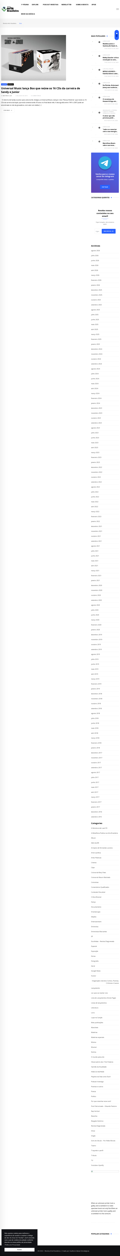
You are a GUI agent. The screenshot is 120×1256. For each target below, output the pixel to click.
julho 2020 (94, 610)
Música (93, 1042)
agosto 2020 (95, 605)
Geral (93, 966)
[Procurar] (114, 9)
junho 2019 (95, 664)
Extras (93, 956)
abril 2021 (94, 566)
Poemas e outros (97, 1087)
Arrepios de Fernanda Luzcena (101, 848)
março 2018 (95, 738)
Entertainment (96, 922)
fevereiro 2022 (96, 516)
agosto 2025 (95, 310)
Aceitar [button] (19, 1249)
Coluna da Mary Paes (98, 872)
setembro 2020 (96, 600)
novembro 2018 (96, 699)
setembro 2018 (96, 708)
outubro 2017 (96, 763)
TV (92, 1160)
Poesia (93, 1091)
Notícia (93, 1052)
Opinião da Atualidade (98, 1067)
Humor (93, 976)
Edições (93, 917)
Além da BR (106, 41)
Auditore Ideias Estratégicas (79, 1251)
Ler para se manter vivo (99, 993)
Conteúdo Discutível (98, 892)
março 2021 (95, 571)
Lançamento (95, 988)
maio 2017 (94, 787)
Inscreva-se (109, 231)
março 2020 (95, 620)
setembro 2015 (96, 817)
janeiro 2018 (95, 748)
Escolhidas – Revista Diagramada (102, 941)
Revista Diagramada (98, 1126)
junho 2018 (95, 723)
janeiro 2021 (95, 580)
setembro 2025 (96, 305)
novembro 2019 (96, 639)
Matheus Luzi (7, 96)
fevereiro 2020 (96, 625)
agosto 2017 (95, 772)
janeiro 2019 (95, 689)
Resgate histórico (97, 1121)
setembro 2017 (96, 768)
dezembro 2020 (96, 585)
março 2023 (95, 452)
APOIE (94, 5)
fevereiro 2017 (96, 802)
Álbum (93, 838)
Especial (94, 946)
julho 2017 (94, 777)
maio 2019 (94, 669)
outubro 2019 (96, 644)
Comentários (36, 96)
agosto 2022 (95, 487)
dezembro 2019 (96, 635)
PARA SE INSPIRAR (97, 1072)
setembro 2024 (96, 364)
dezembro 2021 (96, 526)
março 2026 (95, 275)
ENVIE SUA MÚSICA (28, 14)
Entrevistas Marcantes (99, 932)
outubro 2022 (96, 477)
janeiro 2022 (95, 521)
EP (92, 936)
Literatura (94, 1008)
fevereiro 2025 (96, 339)
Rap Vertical (95, 1111)
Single (93, 1136)
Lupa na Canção (108, 69)
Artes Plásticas (96, 858)
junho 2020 (95, 615)
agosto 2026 (95, 251)
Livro (93, 1013)
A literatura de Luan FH (99, 828)
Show (93, 1131)
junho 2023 (95, 438)
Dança (93, 902)
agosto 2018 (95, 713)
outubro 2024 (96, 359)
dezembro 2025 (96, 290)
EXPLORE (35, 5)
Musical (93, 1047)
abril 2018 (94, 733)
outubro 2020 (96, 595)
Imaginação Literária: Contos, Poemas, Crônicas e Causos (110, 111)
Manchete (94, 1027)
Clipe (93, 868)
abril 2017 (94, 792)
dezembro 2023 (96, 408)
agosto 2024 (95, 369)
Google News (95, 971)
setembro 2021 (96, 541)
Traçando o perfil (97, 1150)
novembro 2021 (96, 531)
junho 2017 (95, 782)
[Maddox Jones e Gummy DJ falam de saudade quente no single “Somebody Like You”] (95, 44)
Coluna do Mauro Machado (100, 877)
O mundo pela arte (97, 1057)
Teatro (93, 1146)
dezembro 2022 (96, 467)
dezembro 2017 (96, 753)
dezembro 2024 (96, 349)
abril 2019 (94, 674)
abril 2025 (94, 329)
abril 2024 (94, 388)
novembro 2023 (96, 413)
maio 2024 (94, 384)
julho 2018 (94, 718)
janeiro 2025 (95, 344)
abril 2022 (94, 507)
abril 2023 (94, 447)
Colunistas (95, 882)
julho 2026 (94, 256)
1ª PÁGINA (25, 5)
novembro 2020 (96, 590)
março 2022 (95, 512)
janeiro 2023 (95, 462)
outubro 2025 (96, 300)
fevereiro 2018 (96, 743)
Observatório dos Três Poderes (102, 1062)
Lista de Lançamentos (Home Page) (103, 998)
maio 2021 (94, 561)
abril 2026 (94, 270)
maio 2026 (94, 265)
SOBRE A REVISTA (82, 5)
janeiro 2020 (95, 630)
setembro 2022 (96, 482)
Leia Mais (7, 110)
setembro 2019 (96, 649)
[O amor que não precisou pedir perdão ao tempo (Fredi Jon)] (95, 115)
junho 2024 (95, 379)
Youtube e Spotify (97, 1165)
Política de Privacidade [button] (12, 1245)
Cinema (93, 863)
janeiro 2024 (95, 403)
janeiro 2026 (95, 285)
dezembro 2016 (96, 812)
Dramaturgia (95, 912)
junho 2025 (95, 320)
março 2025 (95, 334)
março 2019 (95, 679)
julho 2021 (94, 551)
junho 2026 (95, 260)
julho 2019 (94, 659)
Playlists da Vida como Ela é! (100, 1077)
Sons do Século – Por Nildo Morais (103, 1141)
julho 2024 (94, 374)
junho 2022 (95, 497)
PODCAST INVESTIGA (50, 5)
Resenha (94, 1116)
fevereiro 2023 (96, 457)
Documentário (96, 907)
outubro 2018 (96, 704)
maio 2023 (94, 443)
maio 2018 (94, 728)
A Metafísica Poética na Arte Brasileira (104, 833)
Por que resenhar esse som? (101, 1101)
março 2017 (95, 797)
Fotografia (94, 961)
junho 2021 (95, 556)
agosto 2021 (95, 546)
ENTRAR (105, 187)
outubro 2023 (96, 418)
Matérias (94, 1032)
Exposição (94, 951)
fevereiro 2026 (96, 280)
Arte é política (96, 853)
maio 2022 (94, 502)
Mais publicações (97, 1023)
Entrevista (94, 927)
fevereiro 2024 (96, 398)
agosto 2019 (95, 654)
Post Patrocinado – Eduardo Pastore (104, 1106)
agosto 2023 (95, 428)
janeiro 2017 (95, 807)
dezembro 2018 (96, 694)
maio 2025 (94, 324)
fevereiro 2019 (96, 684)
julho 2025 (94, 315)
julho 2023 (94, 433)
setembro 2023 (96, 423)
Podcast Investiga (97, 1082)
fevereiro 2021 (96, 576)
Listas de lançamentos (99, 1003)
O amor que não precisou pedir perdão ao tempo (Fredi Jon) (109, 119)
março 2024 (95, 393)
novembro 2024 (96, 354)
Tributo (94, 1155)
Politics (93, 1096)
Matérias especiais (97, 1037)
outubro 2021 (96, 536)
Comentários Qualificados (100, 887)
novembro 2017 (96, 758)
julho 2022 (94, 492)
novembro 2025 (96, 295)
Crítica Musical (96, 897)
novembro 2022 (96, 472)
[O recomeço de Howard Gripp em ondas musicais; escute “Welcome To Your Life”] (95, 100)
